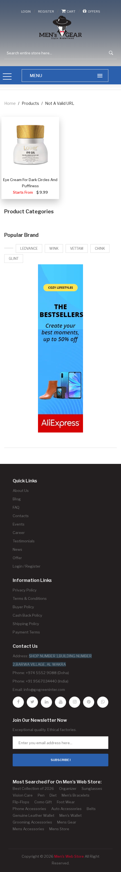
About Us (21, 490)
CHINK (100, 248)
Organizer (68, 788)
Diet (53, 795)
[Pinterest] (88, 702)
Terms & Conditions (30, 598)
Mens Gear (66, 822)
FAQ (16, 507)
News (17, 549)
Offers (93, 11)
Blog (17, 499)
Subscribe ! (61, 760)
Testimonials (24, 541)
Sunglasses (92, 788)
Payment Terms (26, 632)
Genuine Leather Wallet (33, 815)
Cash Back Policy (27, 615)
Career (19, 532)
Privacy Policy (25, 590)
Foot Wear (66, 802)
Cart (70, 11)
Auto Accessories (66, 808)
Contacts (21, 516)
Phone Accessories (29, 808)
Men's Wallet (70, 815)
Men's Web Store (69, 856)
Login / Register (27, 566)
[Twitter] (32, 702)
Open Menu (7, 77)
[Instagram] (74, 702)
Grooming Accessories (32, 822)
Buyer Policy (23, 607)
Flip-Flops (21, 802)
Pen (41, 795)
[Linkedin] (46, 702)
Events (18, 524)
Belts (91, 808)
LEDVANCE (29, 248)
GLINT (14, 258)
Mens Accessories (28, 829)
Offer (17, 558)
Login (26, 11)
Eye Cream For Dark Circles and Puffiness (30, 182)
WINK (54, 248)
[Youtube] (60, 702)
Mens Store (59, 829)
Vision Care (23, 795)
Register (46, 11)
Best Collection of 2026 (33, 788)
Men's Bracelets (75, 795)
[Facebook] (18, 702)
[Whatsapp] (102, 702)
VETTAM (76, 248)
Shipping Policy (26, 623)
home (10, 103)
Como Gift (43, 802)
